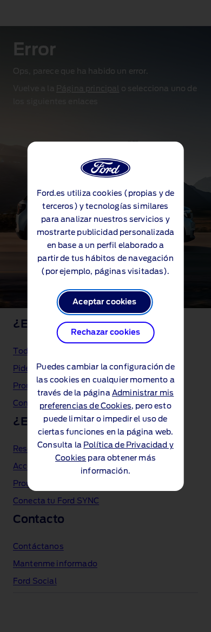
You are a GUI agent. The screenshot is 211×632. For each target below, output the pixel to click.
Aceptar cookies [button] (104, 302)
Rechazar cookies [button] (106, 332)
